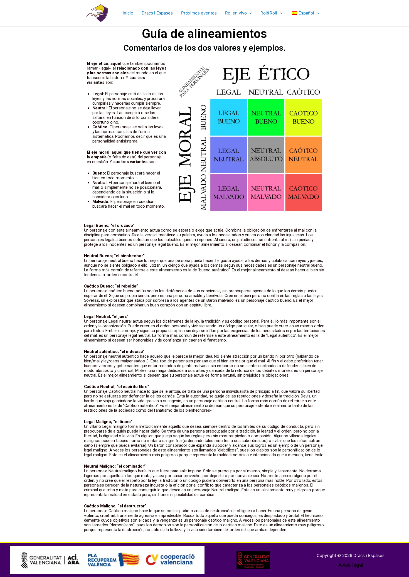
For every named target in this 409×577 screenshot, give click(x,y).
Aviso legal (350, 565)
